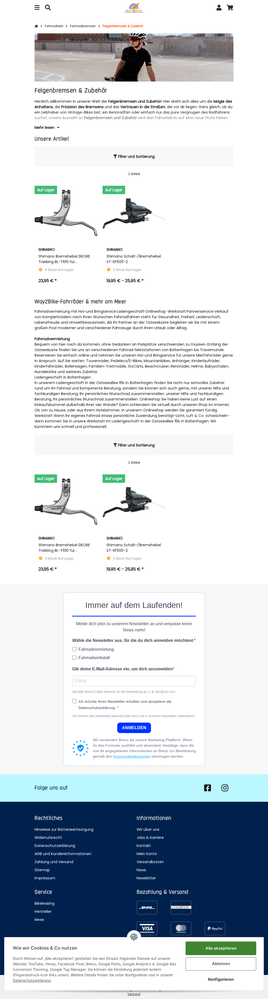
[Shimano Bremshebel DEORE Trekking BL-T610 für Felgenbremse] (66, 213)
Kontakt (144, 845)
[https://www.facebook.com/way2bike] (207, 788)
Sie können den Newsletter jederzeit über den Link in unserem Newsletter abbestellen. (133, 716)
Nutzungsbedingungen (131, 756)
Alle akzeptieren (221, 948)
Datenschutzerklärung (55, 845)
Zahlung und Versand (54, 861)
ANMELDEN (134, 727)
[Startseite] (36, 26)
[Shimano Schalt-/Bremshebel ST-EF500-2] (134, 213)
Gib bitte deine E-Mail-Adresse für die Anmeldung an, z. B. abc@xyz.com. (124, 692)
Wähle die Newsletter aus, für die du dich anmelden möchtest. (133, 640)
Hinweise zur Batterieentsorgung (64, 829)
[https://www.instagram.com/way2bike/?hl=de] (224, 788)
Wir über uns (148, 829)
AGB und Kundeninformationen (63, 853)
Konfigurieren (221, 979)
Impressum (45, 878)
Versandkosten (150, 861)
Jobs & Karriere (150, 837)
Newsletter (146, 878)
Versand (133, 994)
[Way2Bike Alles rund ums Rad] (134, 8)
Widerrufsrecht (48, 837)
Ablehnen (221, 963)
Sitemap (42, 870)
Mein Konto (147, 853)
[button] (219, 8)
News (141, 870)
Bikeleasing (44, 903)
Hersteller (43, 911)
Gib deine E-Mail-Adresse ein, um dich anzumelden (122, 669)
